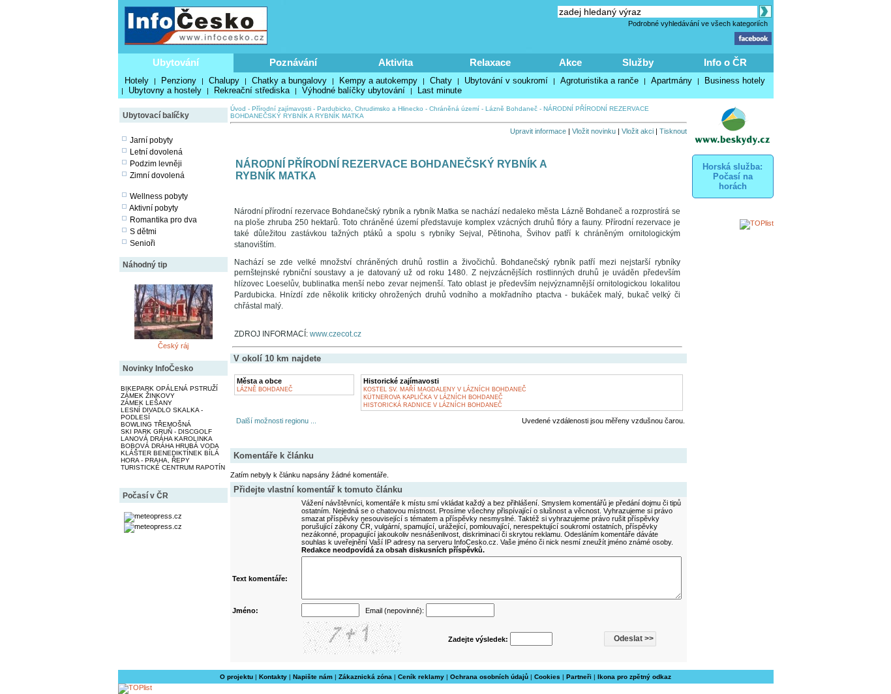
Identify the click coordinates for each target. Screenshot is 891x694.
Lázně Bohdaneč (511, 108)
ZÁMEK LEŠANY (146, 402)
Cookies (547, 676)
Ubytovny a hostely (165, 90)
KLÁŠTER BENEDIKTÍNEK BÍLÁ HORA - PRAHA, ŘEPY (170, 456)
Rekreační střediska (252, 90)
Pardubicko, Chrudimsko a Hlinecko (370, 108)
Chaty (441, 80)
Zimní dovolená (157, 175)
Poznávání (293, 62)
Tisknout (673, 131)
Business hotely (734, 80)
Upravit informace (538, 131)
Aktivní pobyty (153, 208)
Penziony (178, 80)
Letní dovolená (156, 152)
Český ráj (173, 346)
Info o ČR (725, 62)
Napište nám (313, 676)
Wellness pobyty (159, 196)
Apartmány (671, 80)
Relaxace (490, 62)
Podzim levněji (156, 163)
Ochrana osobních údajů (489, 676)
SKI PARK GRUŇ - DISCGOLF (166, 431)
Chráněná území (454, 108)
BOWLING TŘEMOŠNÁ (156, 424)
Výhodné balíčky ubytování (353, 90)
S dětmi (143, 231)
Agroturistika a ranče (599, 80)
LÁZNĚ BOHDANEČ (265, 389)
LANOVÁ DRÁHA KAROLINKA (167, 438)
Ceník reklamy (421, 676)
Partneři (579, 676)
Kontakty (273, 676)
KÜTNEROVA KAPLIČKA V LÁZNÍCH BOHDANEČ (433, 397)
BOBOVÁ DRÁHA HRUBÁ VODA (170, 445)
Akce (570, 62)
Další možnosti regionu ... (274, 421)
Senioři (142, 243)
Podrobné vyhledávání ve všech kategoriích (698, 23)
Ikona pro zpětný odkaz (634, 676)
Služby (638, 62)
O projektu (236, 676)
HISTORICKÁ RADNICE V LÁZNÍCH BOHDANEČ (432, 405)
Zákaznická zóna (365, 676)
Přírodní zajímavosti (281, 108)
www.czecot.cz (335, 334)
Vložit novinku (594, 131)
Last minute (439, 90)
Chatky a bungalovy (289, 80)
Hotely (137, 80)
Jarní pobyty (151, 140)
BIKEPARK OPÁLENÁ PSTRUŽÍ (169, 388)
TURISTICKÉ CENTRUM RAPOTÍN (173, 467)
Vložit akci (638, 131)
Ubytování (176, 62)
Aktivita (395, 62)
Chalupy (224, 80)
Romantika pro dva (163, 219)
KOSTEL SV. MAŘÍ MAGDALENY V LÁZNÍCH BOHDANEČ (444, 389)
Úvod (238, 108)
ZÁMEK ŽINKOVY (148, 395)
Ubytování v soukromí (506, 80)
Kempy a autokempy (378, 80)
